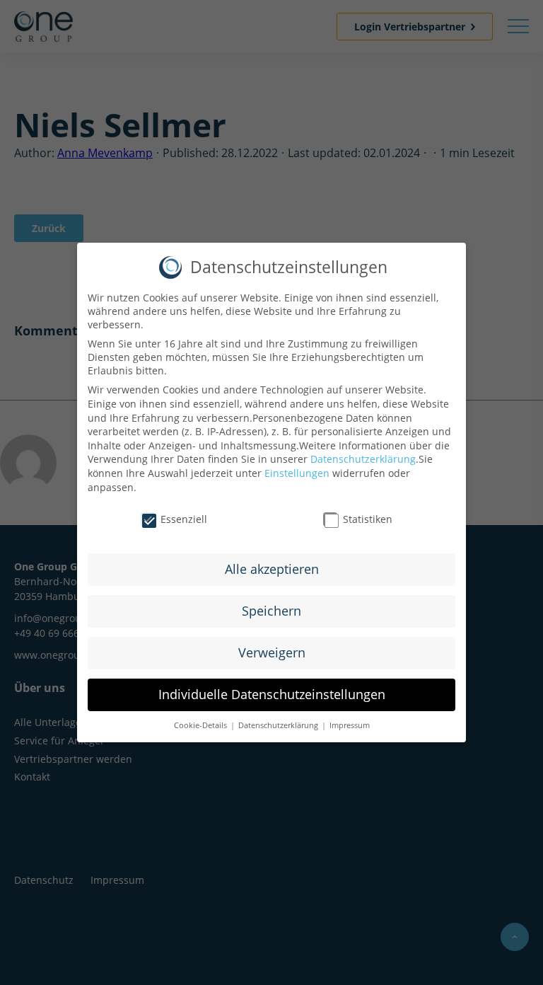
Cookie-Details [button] (201, 725)
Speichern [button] (271, 610)
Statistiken (367, 519)
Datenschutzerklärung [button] (278, 725)
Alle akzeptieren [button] (272, 568)
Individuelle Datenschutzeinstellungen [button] (271, 694)
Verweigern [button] (271, 652)
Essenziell (183, 519)
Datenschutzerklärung (363, 459)
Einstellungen (296, 473)
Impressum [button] (348, 725)
